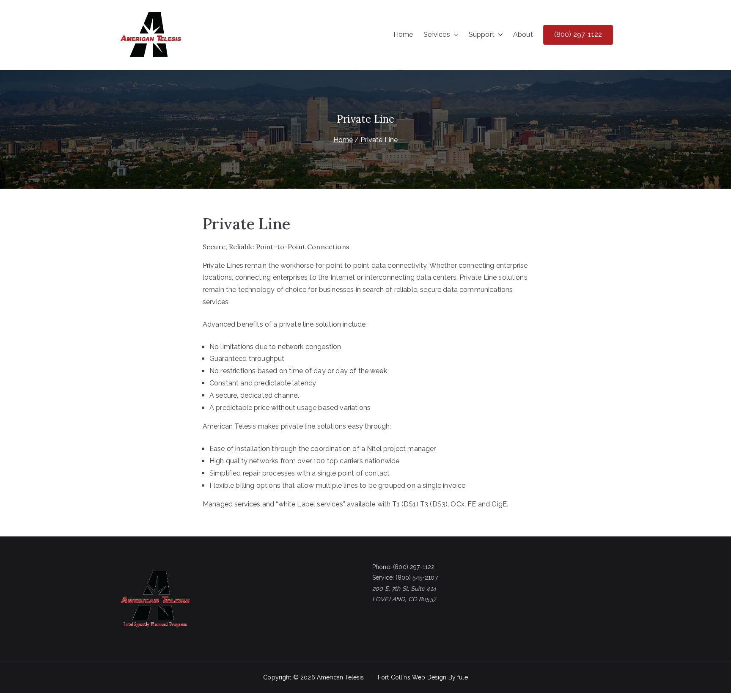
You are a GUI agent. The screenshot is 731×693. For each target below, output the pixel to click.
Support (482, 34)
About (523, 34)
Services (436, 34)
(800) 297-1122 (578, 34)
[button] (454, 35)
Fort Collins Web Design (412, 677)
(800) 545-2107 (416, 577)
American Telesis (340, 677)
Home (403, 34)
